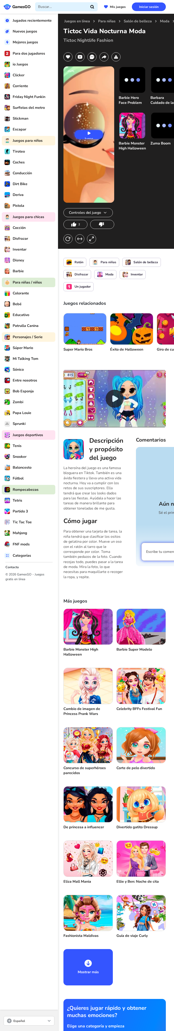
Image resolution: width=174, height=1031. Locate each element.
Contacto (12, 567)
